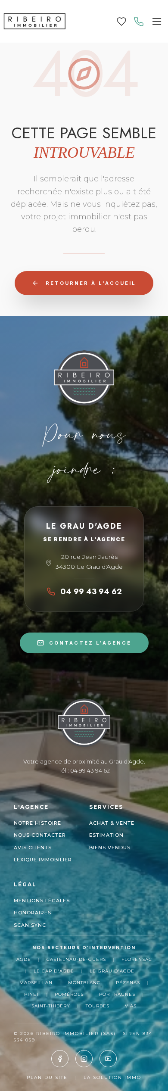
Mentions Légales (42, 901)
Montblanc (84, 982)
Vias (131, 1006)
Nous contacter (40, 835)
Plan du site (47, 1077)
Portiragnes (117, 994)
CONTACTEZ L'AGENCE (90, 643)
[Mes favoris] (121, 21)
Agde (23, 959)
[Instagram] (84, 1058)
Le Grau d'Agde (112, 971)
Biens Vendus (110, 848)
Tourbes (97, 1006)
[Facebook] (59, 1058)
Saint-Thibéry (50, 1006)
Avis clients (33, 848)
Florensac (136, 959)
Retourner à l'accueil (91, 283)
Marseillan (36, 982)
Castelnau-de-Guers (76, 959)
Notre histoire (37, 823)
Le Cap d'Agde (54, 971)
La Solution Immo (112, 1077)
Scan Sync (30, 925)
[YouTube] (108, 1058)
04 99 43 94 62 (91, 591)
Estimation (106, 835)
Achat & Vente (111, 823)
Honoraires (32, 913)
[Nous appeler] (139, 21)
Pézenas (128, 982)
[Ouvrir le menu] (157, 21)
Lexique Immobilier (43, 860)
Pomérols (69, 994)
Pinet (31, 994)
